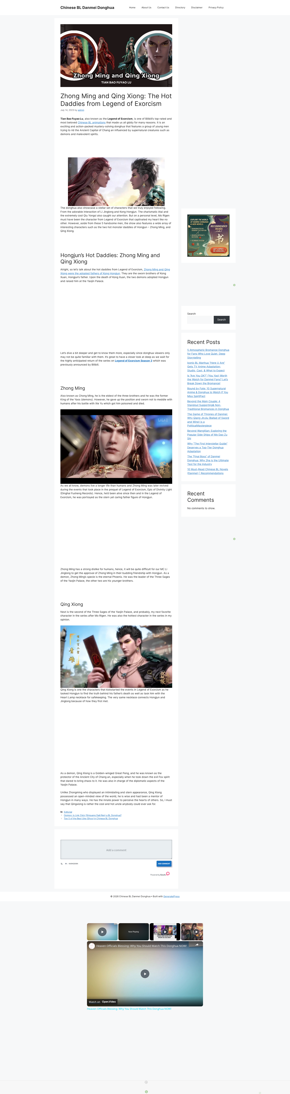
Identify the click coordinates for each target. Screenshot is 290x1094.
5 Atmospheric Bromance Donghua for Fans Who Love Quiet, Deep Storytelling (208, 353)
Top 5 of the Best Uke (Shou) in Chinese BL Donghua (91, 818)
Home (132, 7)
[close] (146, 1082)
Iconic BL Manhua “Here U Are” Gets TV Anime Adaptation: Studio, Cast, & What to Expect (206, 366)
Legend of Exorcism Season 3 (133, 360)
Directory (180, 7)
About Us (146, 7)
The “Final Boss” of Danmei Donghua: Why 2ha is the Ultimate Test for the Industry (208, 460)
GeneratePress (171, 896)
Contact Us (163, 7)
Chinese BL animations (92, 122)
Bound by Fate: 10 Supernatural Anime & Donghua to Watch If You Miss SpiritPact (207, 392)
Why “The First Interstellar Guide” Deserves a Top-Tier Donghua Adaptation (207, 447)
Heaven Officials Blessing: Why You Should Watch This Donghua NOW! (141, 946)
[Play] (165, 932)
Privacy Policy (216, 7)
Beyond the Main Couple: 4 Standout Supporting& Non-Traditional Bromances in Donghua (208, 405)
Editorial (68, 812)
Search (191, 313)
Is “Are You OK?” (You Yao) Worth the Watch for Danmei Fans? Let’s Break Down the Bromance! (207, 379)
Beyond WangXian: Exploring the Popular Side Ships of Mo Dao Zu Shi (207, 434)
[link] (92, 946)
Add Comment (164, 863)
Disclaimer (197, 7)
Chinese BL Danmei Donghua (87, 7)
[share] (197, 944)
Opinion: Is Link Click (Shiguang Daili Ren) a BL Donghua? (92, 815)
